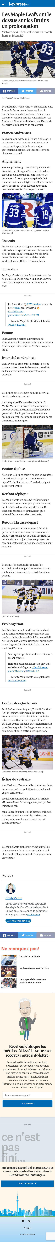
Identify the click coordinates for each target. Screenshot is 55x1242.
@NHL (16, 307)
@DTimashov (33, 304)
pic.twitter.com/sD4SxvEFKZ (23, 670)
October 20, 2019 (16, 680)
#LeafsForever (15, 311)
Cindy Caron (14, 898)
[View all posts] (18, 921)
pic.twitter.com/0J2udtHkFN (23, 315)
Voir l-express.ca (27, 1183)
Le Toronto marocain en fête (34, 968)
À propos (27, 1228)
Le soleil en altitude (30, 956)
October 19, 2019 (16, 324)
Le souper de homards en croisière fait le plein (33, 981)
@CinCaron (33, 914)
